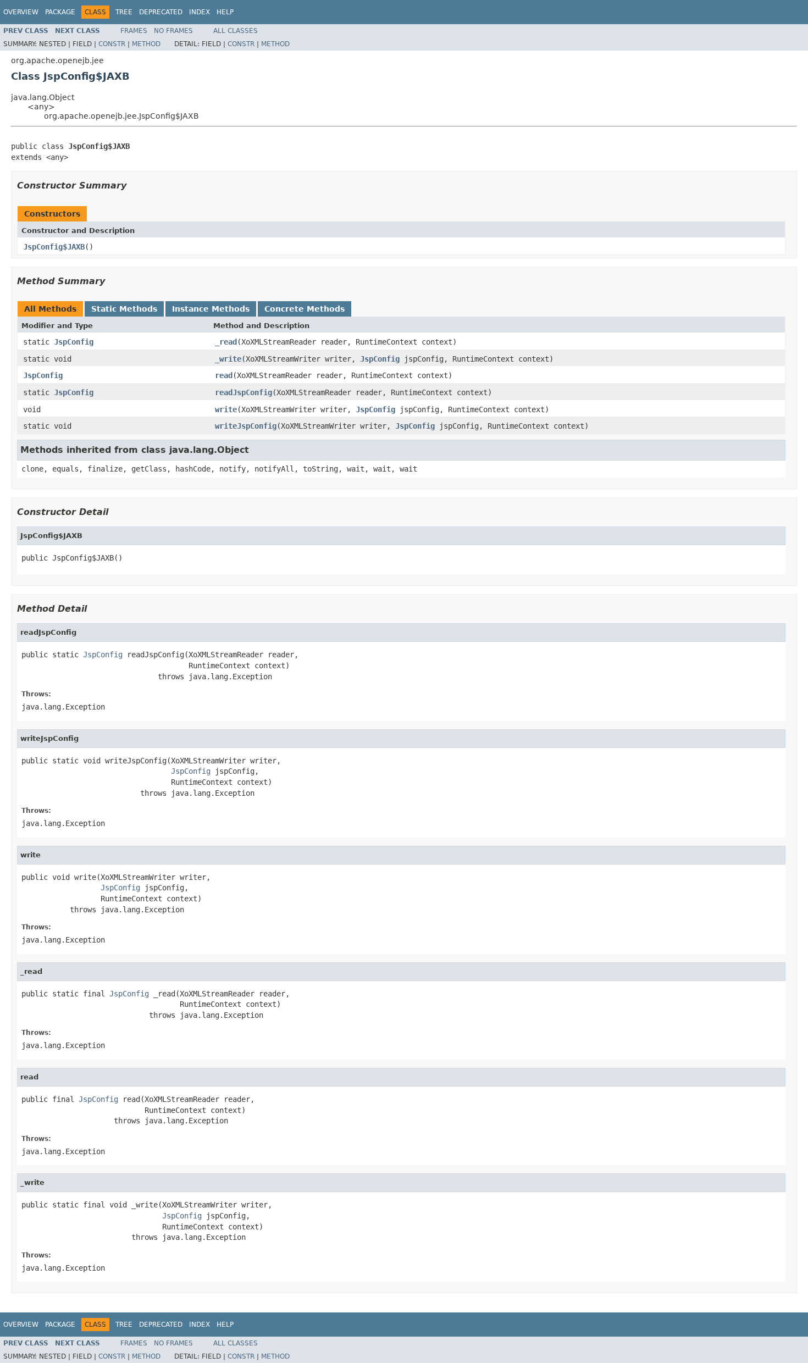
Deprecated (160, 12)
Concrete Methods (304, 308)
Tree (123, 12)
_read (226, 341)
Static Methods (124, 308)
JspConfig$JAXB (54, 246)
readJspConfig (243, 392)
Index (199, 12)
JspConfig (73, 341)
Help (225, 12)
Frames (133, 31)
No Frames (173, 31)
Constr (111, 44)
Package (60, 12)
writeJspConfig (245, 426)
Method (146, 44)
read (224, 375)
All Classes (235, 31)
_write (228, 358)
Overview (20, 12)
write (226, 409)
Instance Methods (211, 308)
